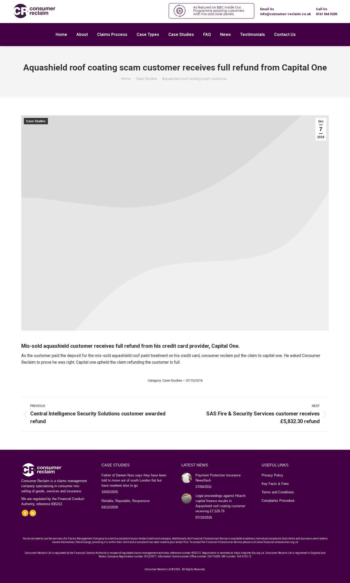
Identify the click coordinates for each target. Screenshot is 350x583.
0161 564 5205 (326, 14)
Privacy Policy (272, 475)
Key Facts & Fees (275, 484)
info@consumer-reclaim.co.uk (285, 14)
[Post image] (186, 478)
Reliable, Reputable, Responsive (125, 501)
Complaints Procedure (278, 501)
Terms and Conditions (278, 492)
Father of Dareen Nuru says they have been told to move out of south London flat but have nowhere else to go (133, 480)
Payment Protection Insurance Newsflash (218, 477)
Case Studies (36, 121)
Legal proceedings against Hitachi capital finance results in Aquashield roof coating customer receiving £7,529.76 (220, 503)
